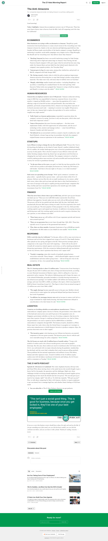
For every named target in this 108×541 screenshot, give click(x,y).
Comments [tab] (30, 453)
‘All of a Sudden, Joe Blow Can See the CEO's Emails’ (44, 487)
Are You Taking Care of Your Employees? (41, 475)
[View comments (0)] (33, 19)
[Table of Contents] (2, 270)
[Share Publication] (89, 2)
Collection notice (64, 530)
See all (30, 508)
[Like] (28, 483)
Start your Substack (50, 534)
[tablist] (33, 452)
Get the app (61, 534)
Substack (47, 538)
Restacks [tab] (37, 453)
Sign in (103, 2)
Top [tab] (29, 471)
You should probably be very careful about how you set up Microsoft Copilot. (46, 489)
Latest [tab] (32, 471)
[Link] (25, 40)
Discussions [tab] (38, 471)
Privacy (53, 530)
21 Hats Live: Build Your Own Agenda (39, 497)
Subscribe (96, 2)
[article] (54, 479)
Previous (32, 442)
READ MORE (60, 89)
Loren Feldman (34, 14)
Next (76, 442)
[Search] (86, 2)
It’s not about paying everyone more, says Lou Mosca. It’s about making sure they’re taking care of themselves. (46, 478)
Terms (57, 530)
